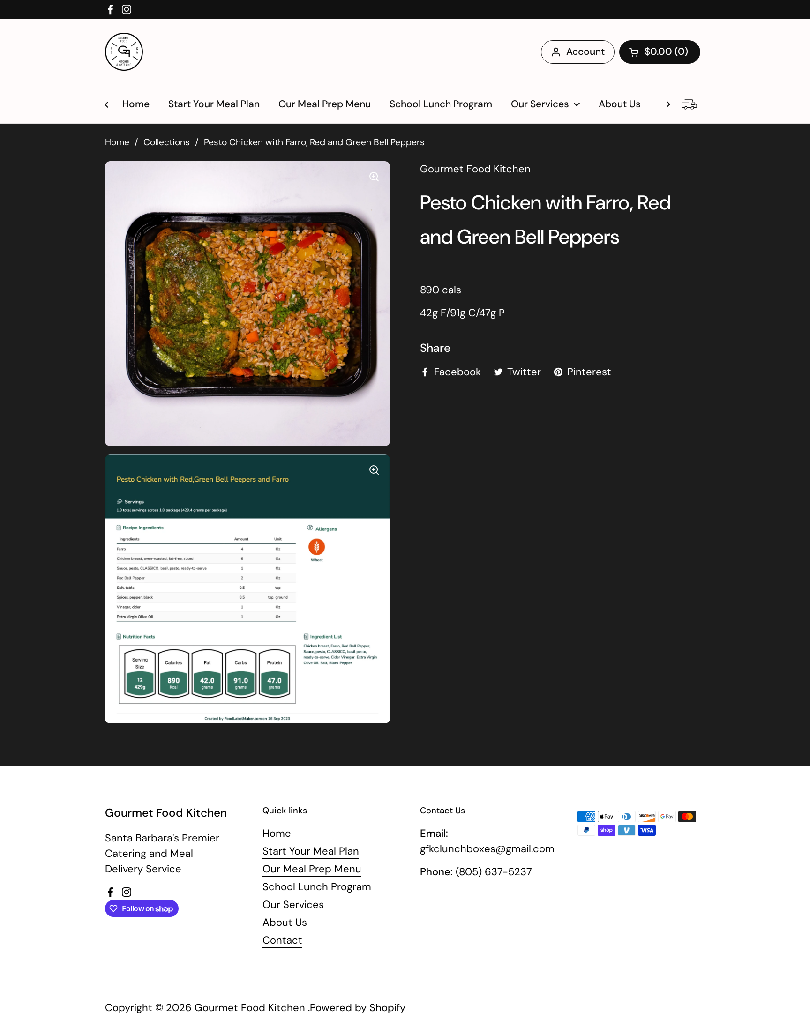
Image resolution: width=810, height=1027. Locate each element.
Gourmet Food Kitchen (251, 1007)
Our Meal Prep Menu (311, 869)
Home (117, 142)
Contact (282, 940)
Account (585, 51)
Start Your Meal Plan (310, 851)
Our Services (293, 904)
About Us (284, 922)
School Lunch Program (316, 886)
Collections (166, 142)
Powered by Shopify (357, 1007)
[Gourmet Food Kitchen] (124, 52)
